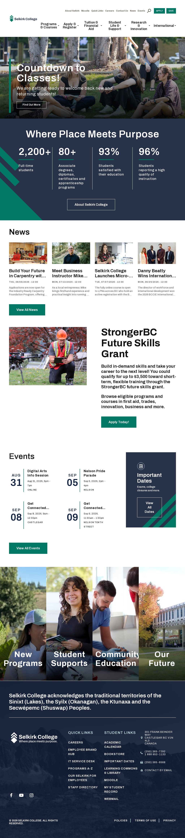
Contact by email (158, 770)
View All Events (28, 548)
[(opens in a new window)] (11, 795)
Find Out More (31, 104)
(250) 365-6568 (155, 762)
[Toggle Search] (149, 10)
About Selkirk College (91, 204)
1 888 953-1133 (155, 754)
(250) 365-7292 (155, 751)
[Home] (24, 18)
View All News (27, 310)
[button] (49, 26)
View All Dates (149, 507)
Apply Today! (119, 422)
